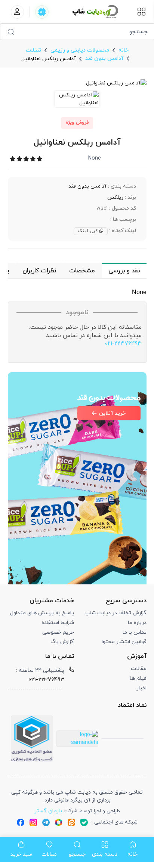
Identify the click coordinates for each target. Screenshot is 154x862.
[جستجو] (10, 31)
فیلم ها (138, 678)
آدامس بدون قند (87, 186)
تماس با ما (135, 632)
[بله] (84, 822)
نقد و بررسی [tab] (124, 271)
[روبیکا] (58, 822)
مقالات (139, 668)
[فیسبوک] (20, 822)
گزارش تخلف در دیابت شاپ (115, 613)
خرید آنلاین (112, 413)
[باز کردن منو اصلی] (141, 12)
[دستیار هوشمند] (42, 12)
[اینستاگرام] (33, 822)
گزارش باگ (62, 641)
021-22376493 (123, 344)
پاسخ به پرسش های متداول (42, 613)
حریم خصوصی (58, 632)
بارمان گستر (48, 811)
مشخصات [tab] (82, 271)
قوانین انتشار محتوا (124, 641)
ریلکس (115, 197)
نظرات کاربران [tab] (39, 271)
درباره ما (137, 622)
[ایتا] (71, 822)
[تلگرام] (46, 822)
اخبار (141, 688)
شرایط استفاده (57, 622)
